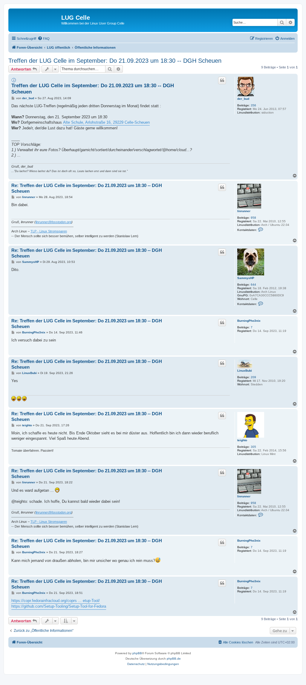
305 (253, 446)
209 (253, 377)
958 (253, 217)
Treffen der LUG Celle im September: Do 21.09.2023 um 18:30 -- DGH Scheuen (114, 60)
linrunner (243, 211)
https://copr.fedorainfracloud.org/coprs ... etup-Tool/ (55, 600)
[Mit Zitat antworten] (222, 80)
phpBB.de (174, 658)
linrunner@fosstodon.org (53, 222)
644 (253, 284)
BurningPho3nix (249, 320)
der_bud (243, 98)
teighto (242, 440)
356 (253, 105)
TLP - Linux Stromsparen (48, 231)
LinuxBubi (244, 370)
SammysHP (245, 278)
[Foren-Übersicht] (35, 19)
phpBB (137, 653)
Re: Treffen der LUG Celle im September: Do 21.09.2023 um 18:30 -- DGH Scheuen (86, 188)
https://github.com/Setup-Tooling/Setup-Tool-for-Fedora (58, 606)
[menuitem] (44, 38)
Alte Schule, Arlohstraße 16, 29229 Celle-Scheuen (106, 122)
